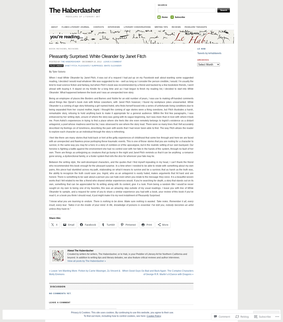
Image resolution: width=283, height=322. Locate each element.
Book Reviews (58, 49)
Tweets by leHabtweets (209, 53)
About (54, 27)
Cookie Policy (154, 316)
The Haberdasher (74, 10)
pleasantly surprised (90, 66)
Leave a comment (112, 62)
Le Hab (201, 49)
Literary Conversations (137, 27)
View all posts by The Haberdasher (86, 261)
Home (165, 17)
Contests (98, 27)
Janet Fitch (71, 66)
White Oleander (112, 66)
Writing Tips (161, 27)
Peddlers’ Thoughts (196, 27)
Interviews (114, 27)
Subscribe (180, 17)
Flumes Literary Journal (76, 27)
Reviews (176, 27)
